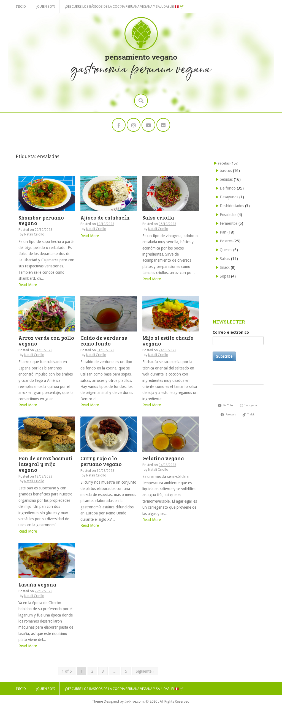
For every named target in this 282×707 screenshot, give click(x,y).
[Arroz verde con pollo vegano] (46, 313)
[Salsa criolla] (170, 193)
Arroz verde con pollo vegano (46, 340)
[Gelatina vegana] (170, 434)
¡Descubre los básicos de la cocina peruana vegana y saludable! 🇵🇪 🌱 (124, 7)
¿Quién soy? (45, 7)
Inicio (21, 7)
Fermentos (228, 223)
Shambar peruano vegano (41, 220)
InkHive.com (134, 701)
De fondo (228, 188)
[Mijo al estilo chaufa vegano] (170, 313)
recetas (224, 163)
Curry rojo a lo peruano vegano (101, 461)
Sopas (225, 276)
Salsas (225, 258)
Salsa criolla (158, 217)
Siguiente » (145, 671)
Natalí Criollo (34, 234)
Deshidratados (232, 206)
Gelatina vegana (163, 458)
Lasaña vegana (37, 584)
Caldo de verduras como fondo (103, 340)
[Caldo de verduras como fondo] (108, 313)
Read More (27, 285)
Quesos (226, 250)
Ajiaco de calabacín (105, 217)
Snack (225, 267)
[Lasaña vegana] (46, 560)
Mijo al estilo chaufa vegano (168, 340)
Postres (226, 241)
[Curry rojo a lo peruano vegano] (108, 434)
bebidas (226, 179)
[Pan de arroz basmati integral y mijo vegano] (46, 434)
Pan (223, 232)
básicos (226, 170)
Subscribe (224, 356)
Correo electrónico (231, 332)
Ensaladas (228, 214)
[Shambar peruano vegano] (46, 193)
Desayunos (229, 197)
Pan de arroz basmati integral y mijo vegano (45, 464)
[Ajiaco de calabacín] (108, 193)
